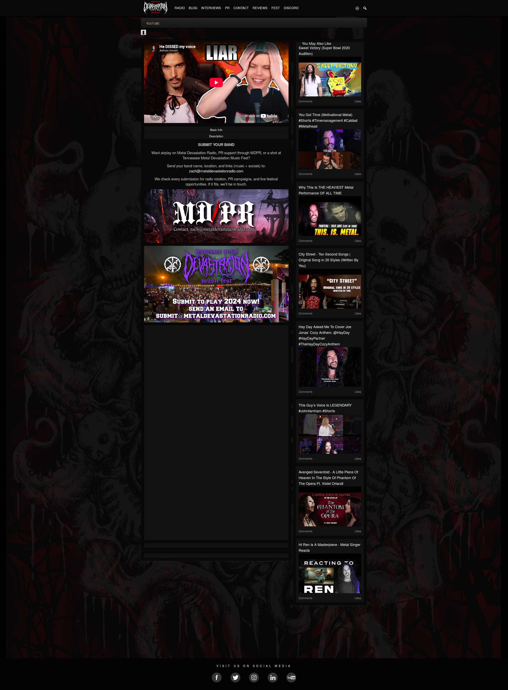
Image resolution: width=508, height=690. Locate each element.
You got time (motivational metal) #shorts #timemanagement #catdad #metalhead (328, 120)
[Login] (357, 8)
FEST (275, 8)
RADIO (180, 8)
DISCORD (291, 8)
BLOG (193, 8)
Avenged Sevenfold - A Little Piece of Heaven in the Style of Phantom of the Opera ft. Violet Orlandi (328, 477)
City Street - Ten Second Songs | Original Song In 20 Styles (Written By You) (328, 259)
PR (227, 8)
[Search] (365, 8)
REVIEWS (260, 8)
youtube (152, 23)
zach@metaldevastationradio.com (216, 170)
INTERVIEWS (211, 8)
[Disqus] (216, 381)
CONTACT (241, 8)
